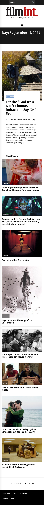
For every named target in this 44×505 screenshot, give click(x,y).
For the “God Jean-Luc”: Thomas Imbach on (21, 108)
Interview (10, 97)
